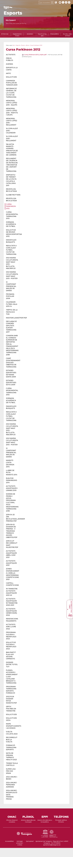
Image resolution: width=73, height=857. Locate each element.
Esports (13, 13)
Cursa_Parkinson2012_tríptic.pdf (35, 54)
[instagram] (69, 2)
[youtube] (60, 2)
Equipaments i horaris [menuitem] (17, 34)
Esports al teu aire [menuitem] (42, 34)
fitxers (23, 45)
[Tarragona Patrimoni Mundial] (49, 837)
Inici (14, 45)
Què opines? (30, 841)
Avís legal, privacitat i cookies (19, 843)
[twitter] (63, 2)
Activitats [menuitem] (30, 34)
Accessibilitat (9, 841)
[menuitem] (11, 55)
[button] (56, 3)
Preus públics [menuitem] (54, 34)
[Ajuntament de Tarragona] (8, 8)
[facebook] (66, 2)
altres (27, 45)
